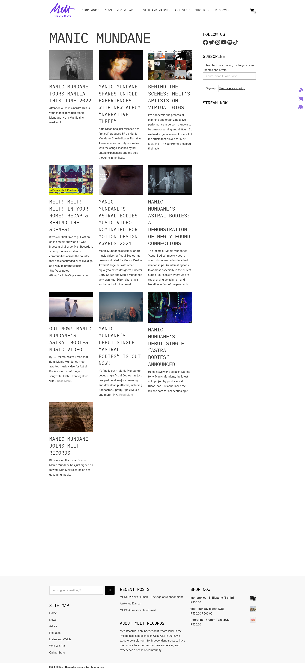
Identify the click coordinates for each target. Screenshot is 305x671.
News (108, 10)
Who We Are (125, 10)
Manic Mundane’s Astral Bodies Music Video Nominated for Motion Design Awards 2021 (118, 222)
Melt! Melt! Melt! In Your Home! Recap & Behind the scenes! (68, 215)
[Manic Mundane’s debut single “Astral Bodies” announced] (170, 307)
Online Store (57, 652)
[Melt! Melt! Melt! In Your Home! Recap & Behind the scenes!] (71, 180)
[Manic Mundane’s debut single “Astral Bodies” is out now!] (121, 307)
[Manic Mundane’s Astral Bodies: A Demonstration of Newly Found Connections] (170, 180)
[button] (99, 10)
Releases (55, 632)
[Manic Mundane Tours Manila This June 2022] (71, 65)
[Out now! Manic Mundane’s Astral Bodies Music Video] (71, 307)
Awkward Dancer (130, 603)
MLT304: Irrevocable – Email (138, 610)
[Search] (110, 590)
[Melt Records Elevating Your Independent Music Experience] (62, 10)
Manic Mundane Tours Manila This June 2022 (70, 93)
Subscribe (202, 10)
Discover (222, 10)
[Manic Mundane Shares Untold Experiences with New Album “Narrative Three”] (121, 65)
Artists (53, 626)
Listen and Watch (60, 639)
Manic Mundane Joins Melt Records (68, 446)
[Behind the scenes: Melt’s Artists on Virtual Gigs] (170, 65)
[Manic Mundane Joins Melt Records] (71, 417)
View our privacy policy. (232, 88)
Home (53, 613)
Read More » (65, 381)
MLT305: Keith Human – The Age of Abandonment (151, 596)
